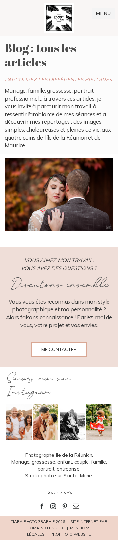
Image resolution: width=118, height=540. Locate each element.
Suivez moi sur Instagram (38, 385)
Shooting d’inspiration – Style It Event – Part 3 (58, 196)
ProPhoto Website (70, 534)
